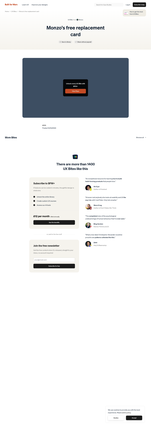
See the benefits (54, 229)
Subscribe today (139, 5)
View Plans (75, 91)
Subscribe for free (54, 273)
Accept (134, 418)
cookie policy (126, 412)
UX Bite (70, 20)
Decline (116, 418)
